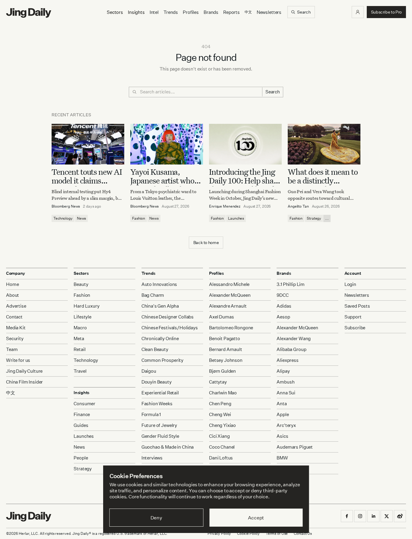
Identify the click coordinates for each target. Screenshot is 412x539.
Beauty (81, 284)
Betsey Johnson (225, 360)
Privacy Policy (219, 533)
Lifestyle (82, 317)
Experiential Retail (160, 393)
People (81, 458)
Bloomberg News (66, 206)
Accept (256, 518)
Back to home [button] (206, 242)
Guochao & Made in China (167, 447)
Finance (82, 414)
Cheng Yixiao (222, 425)
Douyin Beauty (156, 382)
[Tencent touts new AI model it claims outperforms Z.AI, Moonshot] (88, 144)
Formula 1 (151, 414)
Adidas (284, 306)
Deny (156, 518)
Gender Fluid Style (160, 436)
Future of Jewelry (159, 425)
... (327, 218)
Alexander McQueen (229, 295)
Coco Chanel (222, 447)
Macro (80, 328)
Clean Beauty (154, 349)
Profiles (191, 12)
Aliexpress (288, 360)
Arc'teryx (286, 425)
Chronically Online (160, 338)
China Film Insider (24, 382)
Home (12, 284)
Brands (211, 12)
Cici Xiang (219, 436)
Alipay (283, 371)
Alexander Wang (294, 338)
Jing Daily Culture (24, 371)
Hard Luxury (86, 306)
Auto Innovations (159, 284)
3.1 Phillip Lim (291, 284)
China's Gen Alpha (160, 306)
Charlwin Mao (223, 393)
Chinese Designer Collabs (167, 317)
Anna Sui (286, 393)
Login (350, 284)
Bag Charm (152, 295)
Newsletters (269, 12)
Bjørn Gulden (222, 371)
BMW (282, 458)
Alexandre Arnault (227, 306)
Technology (63, 218)
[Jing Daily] (28, 13)
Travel (80, 371)
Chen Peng (220, 403)
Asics (282, 436)
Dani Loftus (221, 458)
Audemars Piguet (295, 447)
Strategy (314, 218)
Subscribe (355, 328)
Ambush (285, 382)
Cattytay (218, 382)
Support (353, 317)
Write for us (18, 360)
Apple (283, 414)
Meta (79, 338)
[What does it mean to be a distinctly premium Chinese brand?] (324, 144)
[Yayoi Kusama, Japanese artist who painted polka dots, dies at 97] (166, 144)
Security (15, 338)
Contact (14, 317)
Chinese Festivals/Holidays (169, 328)
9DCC (282, 295)
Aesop (283, 317)
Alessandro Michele (229, 284)
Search (272, 92)
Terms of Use (277, 533)
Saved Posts (357, 306)
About (12, 295)
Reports (231, 12)
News (81, 218)
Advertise (16, 306)
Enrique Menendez (224, 206)
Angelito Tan (298, 206)
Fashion (138, 218)
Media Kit (16, 328)
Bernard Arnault (225, 349)
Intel (154, 12)
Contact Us (303, 533)
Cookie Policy (248, 533)
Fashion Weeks (157, 403)
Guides (81, 425)
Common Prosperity (162, 360)
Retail (79, 349)
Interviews (152, 458)
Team (11, 349)
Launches (236, 218)
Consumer (84, 403)
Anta (282, 403)
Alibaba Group (291, 349)
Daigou (148, 371)
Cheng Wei (220, 414)
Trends (170, 12)
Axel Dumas (221, 317)
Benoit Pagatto (224, 338)
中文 (10, 393)
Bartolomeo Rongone (231, 328)
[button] (358, 12)
